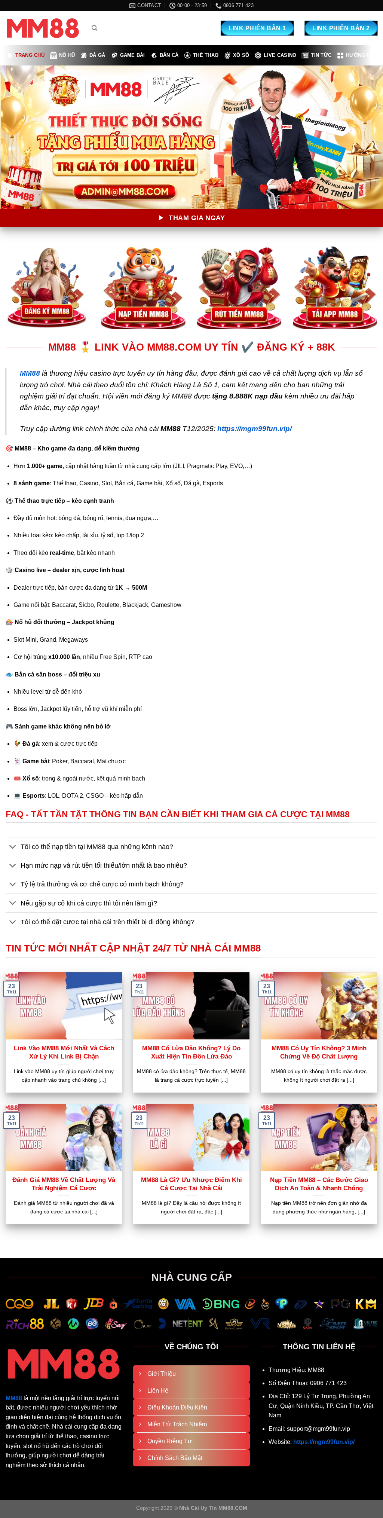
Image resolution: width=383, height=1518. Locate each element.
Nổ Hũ (67, 55)
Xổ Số (241, 55)
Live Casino (280, 55)
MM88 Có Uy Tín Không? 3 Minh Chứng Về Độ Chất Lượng (319, 1052)
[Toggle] (13, 847)
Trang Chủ (30, 55)
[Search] (94, 28)
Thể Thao (205, 55)
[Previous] (17, 137)
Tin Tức (321, 55)
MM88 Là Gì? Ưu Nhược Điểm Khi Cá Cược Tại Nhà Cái (191, 1184)
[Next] (366, 137)
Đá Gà (97, 55)
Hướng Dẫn (361, 55)
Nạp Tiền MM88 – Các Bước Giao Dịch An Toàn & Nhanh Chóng (319, 1184)
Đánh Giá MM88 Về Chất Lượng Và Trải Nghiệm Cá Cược (63, 1184)
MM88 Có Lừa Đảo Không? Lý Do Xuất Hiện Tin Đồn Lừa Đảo (191, 1052)
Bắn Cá (169, 55)
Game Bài (132, 55)
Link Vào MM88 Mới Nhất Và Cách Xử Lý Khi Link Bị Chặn (64, 1052)
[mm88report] (43, 28)
